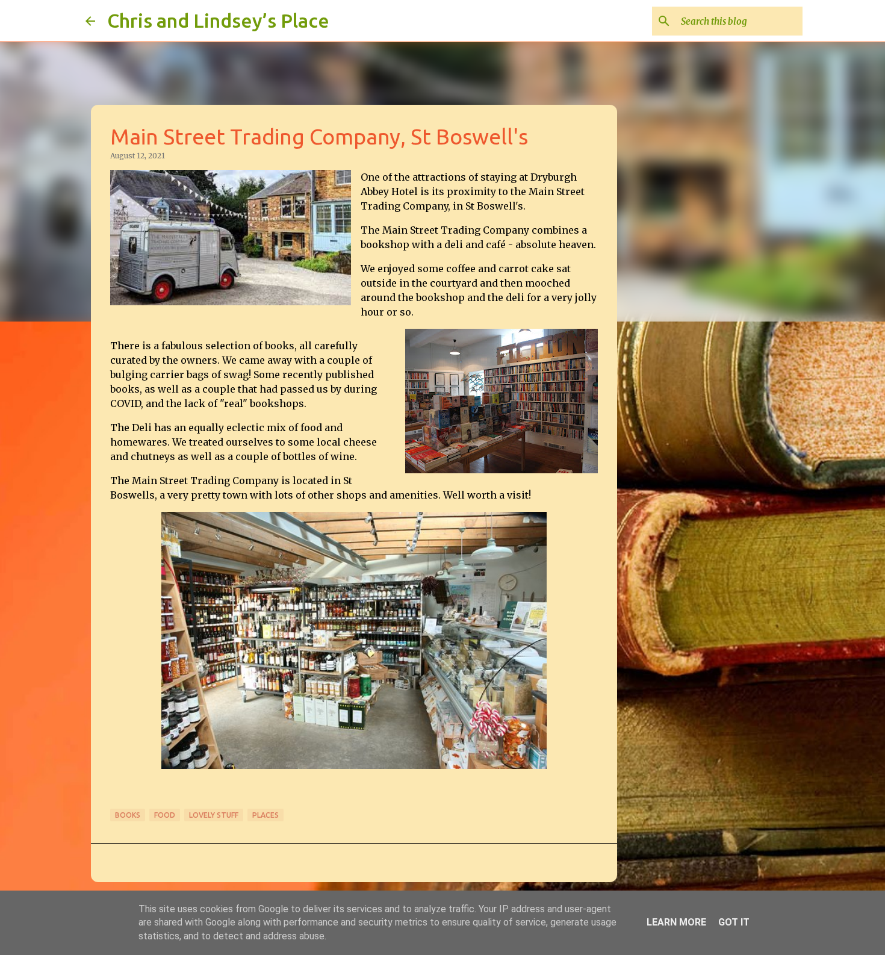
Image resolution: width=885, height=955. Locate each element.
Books (127, 815)
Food (164, 815)
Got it (734, 922)
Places (265, 815)
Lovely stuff (213, 815)
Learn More (676, 922)
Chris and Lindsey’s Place (218, 20)
